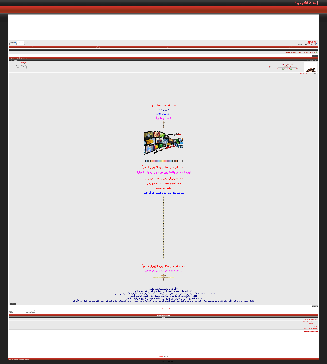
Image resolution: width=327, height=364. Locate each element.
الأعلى (10, 359)
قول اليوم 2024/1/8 (313, 326)
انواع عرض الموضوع (15, 58)
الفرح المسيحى (21, 359)
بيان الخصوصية (15, 359)
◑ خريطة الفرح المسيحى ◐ (311, 331)
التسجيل (289, 46)
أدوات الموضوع (24, 58)
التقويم (168, 46)
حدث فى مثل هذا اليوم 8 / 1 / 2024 (310, 328)
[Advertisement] (267, 27)
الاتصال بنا (27, 359)
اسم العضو (27, 42)
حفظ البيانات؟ (12, 42)
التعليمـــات (227, 46)
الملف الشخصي (24, 62)
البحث (31, 46)
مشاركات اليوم (98, 46)
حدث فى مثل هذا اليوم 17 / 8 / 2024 (310, 321)
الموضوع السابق (167, 308)
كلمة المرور (26, 43)
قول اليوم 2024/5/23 (313, 323)
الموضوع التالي (160, 308)
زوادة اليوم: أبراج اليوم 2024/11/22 (310, 319)
